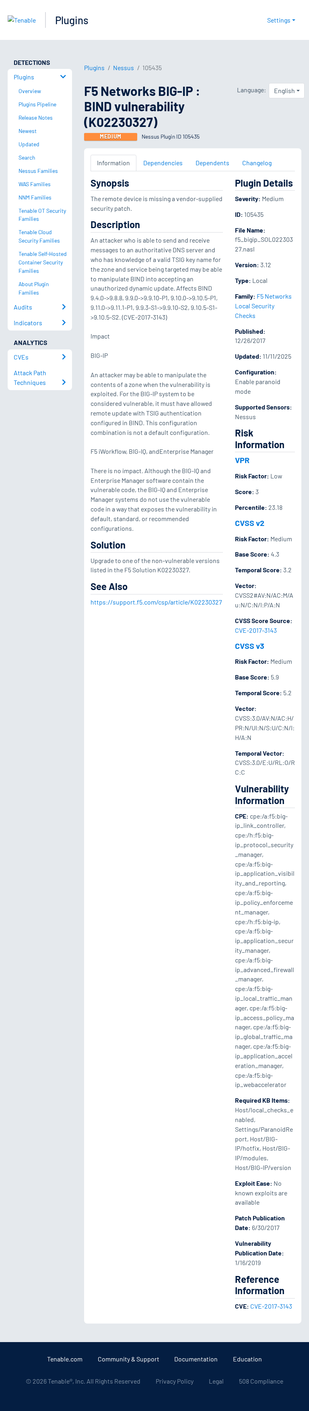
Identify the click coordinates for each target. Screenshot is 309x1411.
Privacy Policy (175, 1381)
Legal (216, 1381)
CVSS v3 (249, 645)
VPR (242, 460)
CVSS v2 (249, 523)
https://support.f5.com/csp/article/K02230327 (156, 602)
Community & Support (128, 1359)
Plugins (72, 20)
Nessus (123, 67)
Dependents (212, 162)
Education (247, 1359)
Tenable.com (64, 1359)
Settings (278, 20)
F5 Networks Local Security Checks (263, 305)
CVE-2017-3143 (256, 630)
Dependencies (163, 162)
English (284, 90)
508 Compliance (261, 1381)
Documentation (196, 1359)
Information (113, 162)
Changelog (257, 162)
